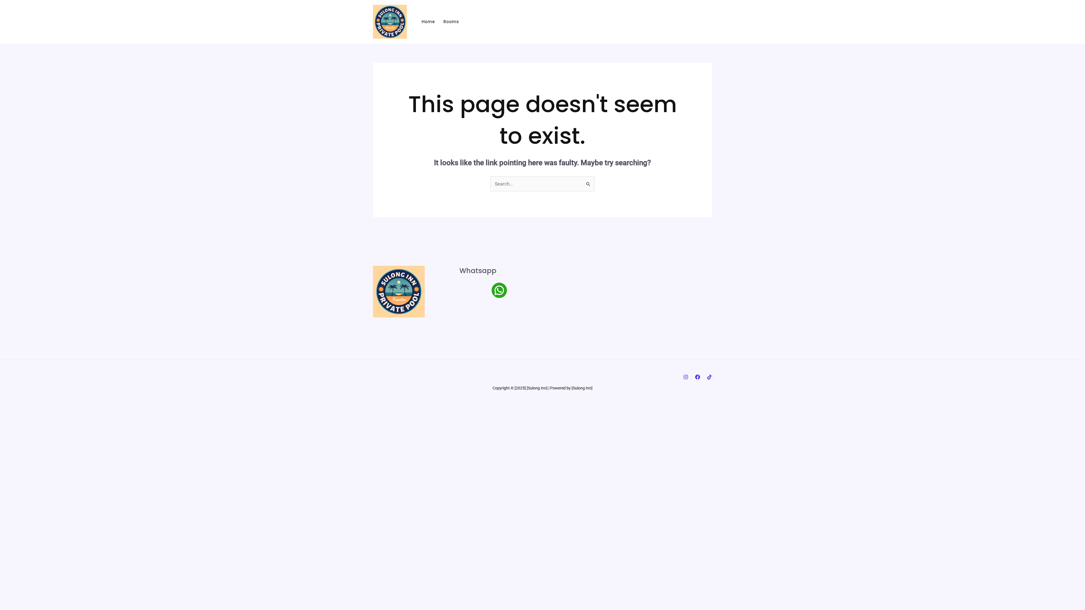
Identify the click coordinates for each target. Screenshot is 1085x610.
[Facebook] (697, 377)
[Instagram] (685, 377)
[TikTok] (709, 377)
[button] (684, 22)
